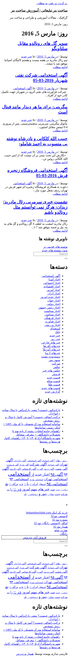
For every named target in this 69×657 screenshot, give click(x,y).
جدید (58, 490)
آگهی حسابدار (53, 465)
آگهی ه (40, 469)
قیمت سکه (53, 381)
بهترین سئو (61, 530)
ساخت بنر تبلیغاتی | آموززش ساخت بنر (39, 10)
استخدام (55, 328)
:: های (59, 460)
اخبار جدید (42, 474)
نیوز (44, 494)
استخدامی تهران (56, 479)
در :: (17, 488)
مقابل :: (50, 494)
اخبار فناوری (52, 321)
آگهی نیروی (49, 469)
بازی (21, 484)
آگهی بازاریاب (20, 461)
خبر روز (55, 339)
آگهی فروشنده (13, 465)
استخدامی (19, 474)
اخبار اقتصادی (51, 286)
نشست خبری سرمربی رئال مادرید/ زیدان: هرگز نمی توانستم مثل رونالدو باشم (35, 207)
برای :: (13, 484)
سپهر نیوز (54, 360)
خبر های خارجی (50, 342)
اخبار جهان (53, 300)
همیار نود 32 (60, 526)
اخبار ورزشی (52, 325)
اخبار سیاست (52, 311)
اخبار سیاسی (52, 314)
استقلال (42, 484)
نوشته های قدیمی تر (55, 246)
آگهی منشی (61, 469)
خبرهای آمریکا (51, 349)
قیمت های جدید (50, 388)
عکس (56, 367)
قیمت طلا (54, 384)
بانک (57, 332)
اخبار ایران (53, 293)
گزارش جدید (52, 391)
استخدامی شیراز (36, 479)
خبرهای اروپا (52, 353)
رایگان (64, 533)
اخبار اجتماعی (51, 282)
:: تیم (65, 460)
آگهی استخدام (48, 461)
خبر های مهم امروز (35, 489)
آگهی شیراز (24, 465)
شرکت (56, 363)
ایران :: (34, 484)
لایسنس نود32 (59, 516)
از (32, 474)
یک (25, 494)
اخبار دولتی (53, 304)
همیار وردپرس (24, 653)
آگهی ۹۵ (56, 474)
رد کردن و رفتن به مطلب (52, 3)
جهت (52, 489)
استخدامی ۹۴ (19, 479)
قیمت (57, 494)
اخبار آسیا (54, 279)
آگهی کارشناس (29, 469)
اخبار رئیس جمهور (49, 307)
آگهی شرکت (38, 464)
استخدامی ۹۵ (57, 484)
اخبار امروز (53, 290)
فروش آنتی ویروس (34, 537)
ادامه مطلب (60, 67)
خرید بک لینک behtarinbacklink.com (47, 512)
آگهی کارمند (15, 469)
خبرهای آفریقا (51, 346)
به (6, 483)
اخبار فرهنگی (52, 318)
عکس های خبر (51, 370)
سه (8, 490)
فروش (56, 374)
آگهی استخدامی (22, 88)
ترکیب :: (64, 490)
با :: (26, 484)
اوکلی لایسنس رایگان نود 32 (51, 523)
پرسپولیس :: (33, 494)
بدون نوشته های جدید (55, 250)
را (11, 489)
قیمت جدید (53, 377)
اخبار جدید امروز (50, 297)
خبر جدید (26, 56)
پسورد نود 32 (60, 519)
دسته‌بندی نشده (50, 356)
